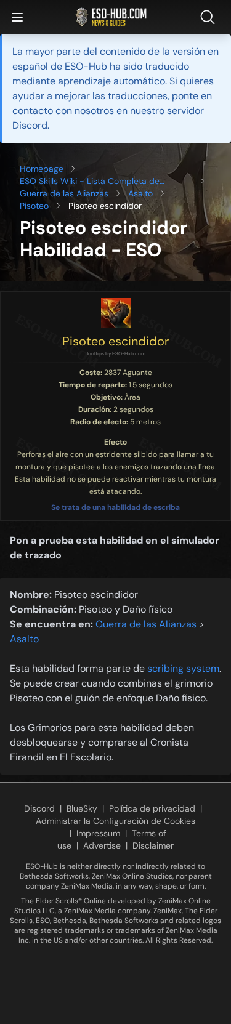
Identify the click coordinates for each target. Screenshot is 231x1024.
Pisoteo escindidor (115, 341)
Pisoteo (34, 205)
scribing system (183, 668)
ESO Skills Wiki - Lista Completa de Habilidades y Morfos (90, 181)
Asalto (140, 193)
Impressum (98, 833)
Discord (39, 808)
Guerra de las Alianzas (64, 193)
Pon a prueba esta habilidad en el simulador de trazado (114, 548)
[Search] (210, 17)
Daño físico (147, 609)
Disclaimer (153, 845)
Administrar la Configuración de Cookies (115, 820)
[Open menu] (17, 17)
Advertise (102, 845)
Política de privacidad (152, 808)
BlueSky (82, 808)
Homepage (41, 168)
